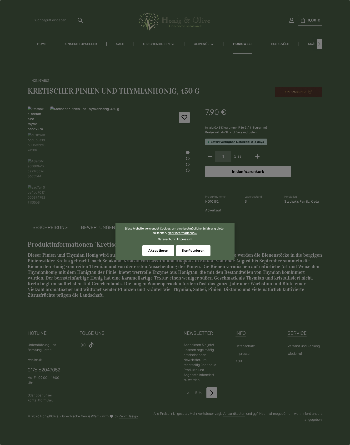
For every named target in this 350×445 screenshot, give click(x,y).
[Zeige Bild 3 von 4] (188, 164)
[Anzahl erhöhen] (257, 156)
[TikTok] (91, 347)
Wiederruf (295, 354)
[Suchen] (80, 20)
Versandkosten (234, 414)
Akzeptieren (158, 251)
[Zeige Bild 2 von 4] (188, 158)
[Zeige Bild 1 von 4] (188, 152)
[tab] (50, 227)
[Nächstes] (319, 44)
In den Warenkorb (248, 171)
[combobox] (53, 20)
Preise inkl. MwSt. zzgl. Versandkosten (230, 132)
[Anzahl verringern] (210, 156)
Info (240, 333)
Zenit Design (128, 416)
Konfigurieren (193, 251)
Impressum (243, 354)
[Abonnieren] (211, 392)
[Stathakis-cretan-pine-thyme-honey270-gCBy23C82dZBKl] (122, 157)
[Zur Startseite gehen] (175, 21)
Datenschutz (245, 346)
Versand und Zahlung (304, 346)
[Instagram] (83, 347)
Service (297, 333)
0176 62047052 (44, 370)
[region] (111, 157)
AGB (238, 361)
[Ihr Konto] (291, 20)
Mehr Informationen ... (182, 233)
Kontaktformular (40, 400)
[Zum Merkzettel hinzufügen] (184, 117)
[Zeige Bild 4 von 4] (188, 170)
